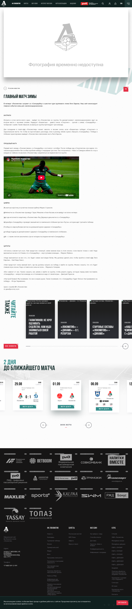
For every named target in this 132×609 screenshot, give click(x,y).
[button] (28, 346)
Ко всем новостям (14, 88)
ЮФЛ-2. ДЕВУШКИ (117, 561)
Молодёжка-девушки (118, 544)
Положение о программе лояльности (55, 561)
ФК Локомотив (16, 4)
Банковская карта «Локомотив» (117, 590)
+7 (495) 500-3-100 (10, 565)
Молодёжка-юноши (118, 541)
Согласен (122, 603)
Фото (48, 554)
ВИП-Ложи (72, 537)
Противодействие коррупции (53, 566)
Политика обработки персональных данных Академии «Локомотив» (119, 573)
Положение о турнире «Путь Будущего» (119, 578)
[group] (40, 319)
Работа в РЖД (51, 576)
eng (121, 4)
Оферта (71, 541)
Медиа (49, 551)
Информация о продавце (98, 552)
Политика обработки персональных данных (54, 571)
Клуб (114, 528)
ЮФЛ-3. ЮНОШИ (117, 554)
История (114, 586)
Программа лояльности (54, 558)
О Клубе (114, 534)
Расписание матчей (75, 534)
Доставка (93, 541)
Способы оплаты (95, 537)
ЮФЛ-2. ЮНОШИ (117, 551)
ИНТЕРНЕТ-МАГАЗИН (46, 4)
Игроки (49, 544)
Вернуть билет (73, 544)
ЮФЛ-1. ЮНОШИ (117, 547)
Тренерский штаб (53, 547)
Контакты (115, 594)
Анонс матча (66, 425)
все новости (10, 346)
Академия (73, 4)
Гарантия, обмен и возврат (96, 544)
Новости (50, 534)
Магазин (93, 528)
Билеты (26, 4)
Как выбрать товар (96, 534)
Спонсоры (115, 582)
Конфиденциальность (97, 549)
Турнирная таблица (53, 541)
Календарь (50, 537)
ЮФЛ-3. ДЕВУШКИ (117, 564)
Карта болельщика (61, 4)
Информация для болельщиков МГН (53, 579)
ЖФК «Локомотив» (118, 537)
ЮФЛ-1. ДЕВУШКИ (117, 558)
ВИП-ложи (35, 4)
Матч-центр (28, 407)
